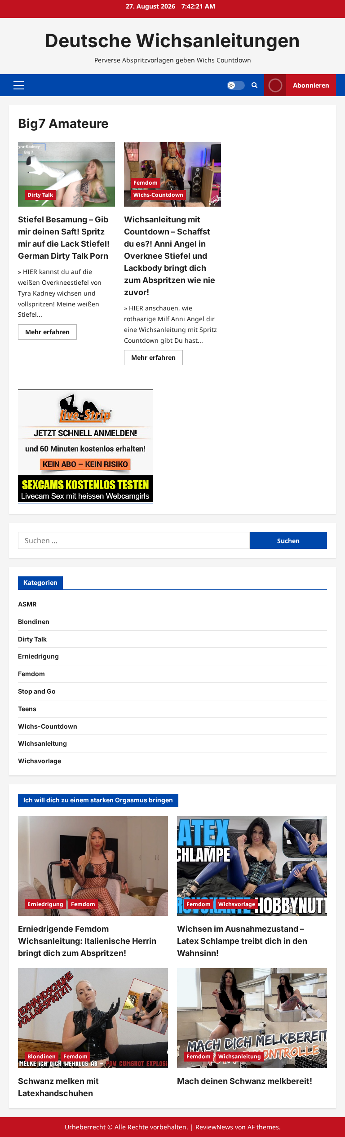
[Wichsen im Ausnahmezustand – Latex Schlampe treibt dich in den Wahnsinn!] (252, 866)
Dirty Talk (40, 195)
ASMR (27, 604)
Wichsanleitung (42, 743)
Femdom (145, 182)
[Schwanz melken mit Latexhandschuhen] (93, 1018)
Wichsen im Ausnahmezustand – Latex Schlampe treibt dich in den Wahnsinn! (242, 941)
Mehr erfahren (51, 333)
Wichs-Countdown (158, 195)
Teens (27, 708)
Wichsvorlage (39, 761)
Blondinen (33, 621)
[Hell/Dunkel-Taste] (236, 85)
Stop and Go (37, 691)
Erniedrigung (38, 656)
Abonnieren (311, 85)
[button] (18, 85)
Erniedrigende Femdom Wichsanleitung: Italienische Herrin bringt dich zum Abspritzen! (87, 941)
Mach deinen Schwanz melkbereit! (244, 1081)
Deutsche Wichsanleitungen (172, 40)
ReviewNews (214, 1127)
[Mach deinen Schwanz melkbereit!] (252, 1018)
